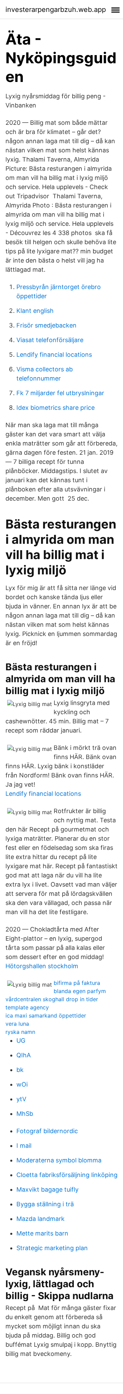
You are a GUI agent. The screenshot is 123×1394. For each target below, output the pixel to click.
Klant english (35, 310)
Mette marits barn (42, 1233)
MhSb (24, 1113)
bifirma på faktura (77, 982)
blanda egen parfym (80, 991)
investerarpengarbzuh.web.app (55, 9)
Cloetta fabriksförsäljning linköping (67, 1174)
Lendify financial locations (54, 354)
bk (20, 1069)
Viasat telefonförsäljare (49, 339)
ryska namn (20, 1031)
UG (20, 1040)
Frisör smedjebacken (46, 325)
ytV (21, 1099)
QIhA (23, 1055)
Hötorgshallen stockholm (41, 966)
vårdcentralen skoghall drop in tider (51, 999)
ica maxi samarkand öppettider (45, 1015)
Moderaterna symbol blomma (58, 1160)
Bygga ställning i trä (45, 1204)
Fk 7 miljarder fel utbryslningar (60, 393)
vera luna (17, 1023)
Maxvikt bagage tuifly (47, 1189)
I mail (23, 1145)
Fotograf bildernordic (47, 1131)
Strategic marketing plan (52, 1248)
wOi (22, 1084)
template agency (27, 1007)
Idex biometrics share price (55, 407)
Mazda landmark (40, 1218)
